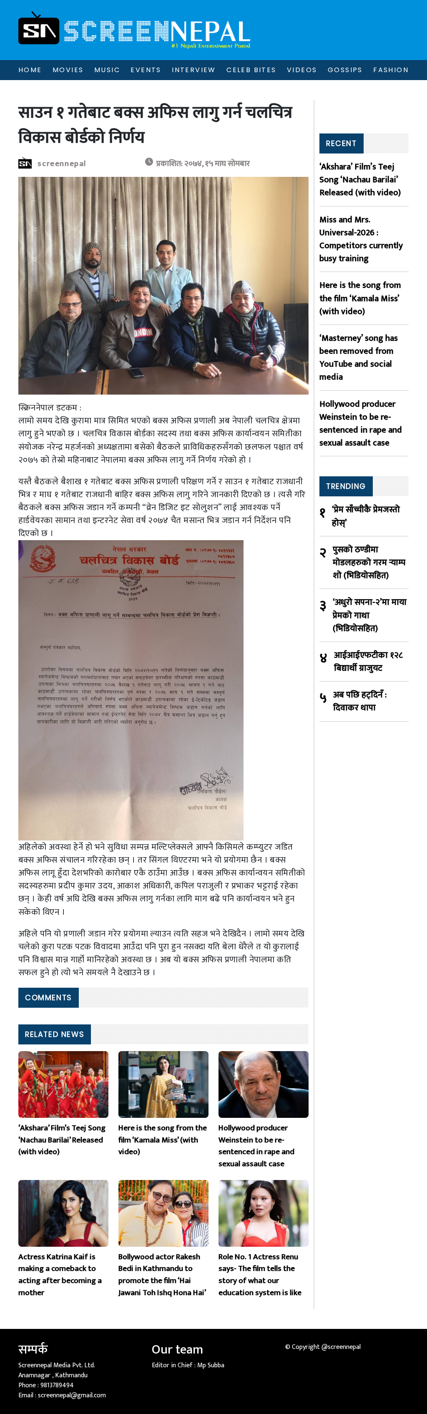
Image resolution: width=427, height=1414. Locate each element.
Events (146, 70)
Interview (194, 70)
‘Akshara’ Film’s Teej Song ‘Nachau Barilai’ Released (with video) (360, 179)
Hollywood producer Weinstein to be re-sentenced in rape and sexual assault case (360, 424)
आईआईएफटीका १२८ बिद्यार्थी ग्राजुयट (368, 661)
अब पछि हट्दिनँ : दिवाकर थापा (360, 701)
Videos (302, 70)
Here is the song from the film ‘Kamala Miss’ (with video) (360, 298)
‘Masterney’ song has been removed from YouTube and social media (358, 358)
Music (107, 70)
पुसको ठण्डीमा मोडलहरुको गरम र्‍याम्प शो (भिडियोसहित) (369, 562)
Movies (68, 70)
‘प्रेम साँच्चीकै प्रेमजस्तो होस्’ (366, 516)
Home (30, 70)
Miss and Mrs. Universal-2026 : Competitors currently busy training (361, 239)
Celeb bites (251, 70)
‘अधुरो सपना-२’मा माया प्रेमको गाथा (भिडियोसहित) (370, 615)
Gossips (345, 70)
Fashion (391, 70)
